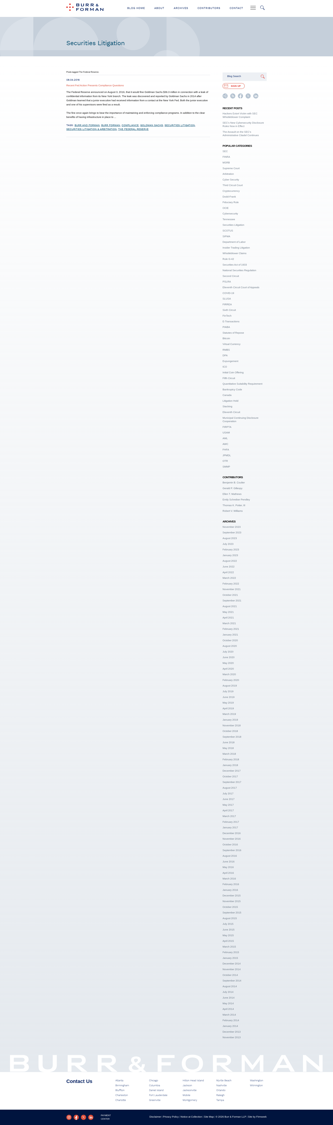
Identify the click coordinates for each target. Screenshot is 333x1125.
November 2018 (232, 725)
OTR (225, 461)
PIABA (226, 327)
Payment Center (106, 1117)
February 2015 (231, 952)
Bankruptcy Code (232, 389)
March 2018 (229, 753)
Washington (256, 1080)
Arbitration (228, 174)
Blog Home (136, 8)
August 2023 (230, 538)
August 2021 (230, 606)
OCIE (226, 208)
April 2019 (228, 708)
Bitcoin (226, 338)
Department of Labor (234, 242)
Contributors (208, 8)
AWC (225, 444)
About (159, 8)
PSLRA (227, 281)
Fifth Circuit (229, 378)
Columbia (154, 1085)
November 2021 (232, 589)
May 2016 (228, 867)
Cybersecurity (230, 213)
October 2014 (230, 975)
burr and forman (87, 125)
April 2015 (228, 941)
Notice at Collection (191, 1116)
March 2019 (229, 714)
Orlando (220, 1090)
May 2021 (228, 612)
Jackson (187, 1085)
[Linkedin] (90, 1117)
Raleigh (220, 1095)
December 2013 (232, 1031)
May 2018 (228, 748)
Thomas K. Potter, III (234, 505)
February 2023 (231, 549)
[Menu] (253, 7)
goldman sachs (151, 125)
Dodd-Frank (229, 196)
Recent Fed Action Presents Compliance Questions (95, 85)
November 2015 (232, 901)
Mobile (186, 1095)
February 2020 (231, 680)
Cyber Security (231, 179)
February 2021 (231, 629)
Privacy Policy (171, 1116)
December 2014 (232, 963)
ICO (225, 366)
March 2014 (229, 1014)
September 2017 (232, 782)
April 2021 (228, 617)
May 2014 (228, 1003)
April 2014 (228, 1009)
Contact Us (79, 1081)
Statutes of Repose (233, 332)
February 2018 (231, 759)
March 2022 (229, 578)
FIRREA (227, 304)
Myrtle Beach (223, 1080)
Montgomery (190, 1100)
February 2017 (231, 822)
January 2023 (230, 555)
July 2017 (228, 793)
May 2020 (228, 663)
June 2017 (229, 799)
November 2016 (232, 838)
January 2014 (230, 1026)
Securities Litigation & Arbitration (91, 129)
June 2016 (229, 861)
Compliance (130, 125)
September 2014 (232, 980)
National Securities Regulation (239, 270)
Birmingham (122, 1085)
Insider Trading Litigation (236, 247)
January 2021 (230, 634)
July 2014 (228, 992)
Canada (227, 395)
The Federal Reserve (133, 129)
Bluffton (119, 1090)
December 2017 (232, 770)
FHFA (226, 449)
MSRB (226, 162)
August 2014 (230, 986)
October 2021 (230, 595)
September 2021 (232, 600)
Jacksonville (190, 1090)
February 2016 (231, 884)
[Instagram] (69, 1117)
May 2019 (228, 702)
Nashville (221, 1085)
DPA (225, 355)
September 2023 (232, 532)
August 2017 (230, 787)
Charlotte (120, 1100)
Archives (181, 8)
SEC (225, 151)
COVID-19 (228, 293)
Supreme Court (231, 168)
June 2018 (229, 742)
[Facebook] (76, 1117)
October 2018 (230, 731)
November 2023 (232, 527)
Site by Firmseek (257, 1116)
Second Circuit (231, 276)
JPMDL (227, 455)
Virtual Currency (232, 344)
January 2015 (230, 958)
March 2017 (229, 816)
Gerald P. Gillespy (232, 488)
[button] (225, 97)
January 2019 (230, 719)
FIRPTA (227, 427)
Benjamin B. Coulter (234, 482)
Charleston (121, 1095)
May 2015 (228, 935)
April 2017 (228, 810)
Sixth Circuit (229, 310)
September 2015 (232, 912)
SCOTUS (228, 230)
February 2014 (231, 1020)
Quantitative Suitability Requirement (242, 383)
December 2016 (232, 833)
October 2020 (230, 640)
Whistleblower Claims (234, 253)
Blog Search (234, 76)
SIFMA (226, 236)
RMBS (226, 349)
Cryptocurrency (231, 191)
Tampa (220, 1100)
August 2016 (230, 855)
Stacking (227, 406)
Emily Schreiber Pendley (236, 499)
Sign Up (236, 86)
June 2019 (229, 697)
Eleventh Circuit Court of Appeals (241, 287)
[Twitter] (83, 1117)
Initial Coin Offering (233, 372)
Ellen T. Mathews (232, 494)
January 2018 (230, 765)
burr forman (110, 125)
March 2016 (229, 878)
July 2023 (228, 544)
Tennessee (229, 219)
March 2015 (229, 946)
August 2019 (230, 685)
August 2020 (230, 646)
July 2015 (228, 924)
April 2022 (228, 572)
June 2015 (229, 929)
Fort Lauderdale (158, 1095)
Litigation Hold (230, 400)
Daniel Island (156, 1090)
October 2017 (230, 776)
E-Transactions (231, 321)
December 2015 (232, 895)
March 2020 (229, 674)
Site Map (209, 1116)
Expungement (230, 361)
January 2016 (230, 890)
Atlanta (119, 1080)
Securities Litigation (233, 225)
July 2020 (228, 651)
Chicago (153, 1080)
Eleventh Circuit (231, 412)
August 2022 (230, 561)
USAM (226, 432)
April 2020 (228, 668)
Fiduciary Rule (231, 202)
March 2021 (229, 623)
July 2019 (228, 691)
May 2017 (228, 804)
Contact (236, 8)
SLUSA (227, 298)
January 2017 (230, 827)
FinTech (227, 315)
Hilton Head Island (193, 1080)
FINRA (226, 156)
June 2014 (229, 997)
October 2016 (230, 844)
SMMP (226, 466)
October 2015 (230, 907)
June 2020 (229, 657)
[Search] (262, 8)
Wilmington (256, 1085)
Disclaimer (155, 1116)
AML (225, 438)
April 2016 (228, 873)
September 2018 (232, 736)
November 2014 (232, 969)
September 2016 (232, 850)
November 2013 (232, 1037)
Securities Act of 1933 (235, 264)
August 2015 (230, 918)
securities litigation (180, 125)
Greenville (155, 1100)
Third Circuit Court (233, 185)
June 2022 (229, 566)
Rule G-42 (228, 259)
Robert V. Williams (233, 511)
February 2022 (231, 583)
